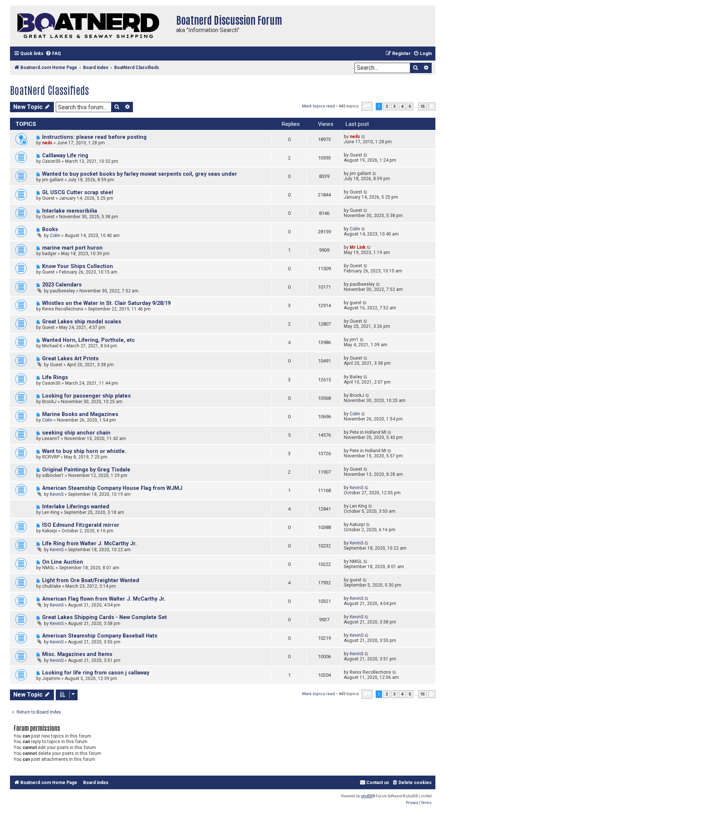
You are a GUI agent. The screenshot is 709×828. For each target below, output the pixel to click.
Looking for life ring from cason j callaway (95, 673)
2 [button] (387, 106)
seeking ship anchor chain (76, 433)
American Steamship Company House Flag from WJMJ (112, 488)
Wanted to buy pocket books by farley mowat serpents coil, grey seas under (139, 174)
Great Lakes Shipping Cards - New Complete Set (104, 617)
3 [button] (394, 106)
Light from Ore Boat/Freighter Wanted (90, 580)
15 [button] (422, 106)
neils (47, 142)
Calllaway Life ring (65, 155)
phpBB (367, 796)
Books (50, 229)
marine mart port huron (72, 248)
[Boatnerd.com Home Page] (91, 26)
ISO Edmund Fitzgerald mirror (80, 525)
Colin (55, 235)
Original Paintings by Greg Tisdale (86, 470)
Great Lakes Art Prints (70, 358)
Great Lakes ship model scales (81, 322)
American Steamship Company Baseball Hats (99, 636)
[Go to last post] (363, 136)
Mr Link (358, 247)
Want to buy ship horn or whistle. (84, 451)
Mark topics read (318, 106)
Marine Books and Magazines (80, 414)
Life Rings (55, 377)
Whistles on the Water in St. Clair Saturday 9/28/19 (106, 303)
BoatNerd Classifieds (49, 89)
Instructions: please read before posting (94, 137)
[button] (367, 106)
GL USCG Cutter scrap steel (77, 192)
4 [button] (402, 106)
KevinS (57, 494)
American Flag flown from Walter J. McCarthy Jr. (103, 599)
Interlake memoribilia (69, 211)
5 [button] (410, 106)
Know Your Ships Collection (77, 266)
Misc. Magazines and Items (77, 654)
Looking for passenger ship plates (86, 396)
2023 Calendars (62, 285)
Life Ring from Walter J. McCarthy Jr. (89, 543)
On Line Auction (62, 562)
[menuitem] (53, 54)
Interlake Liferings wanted (75, 507)
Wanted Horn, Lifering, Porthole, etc (88, 340)
